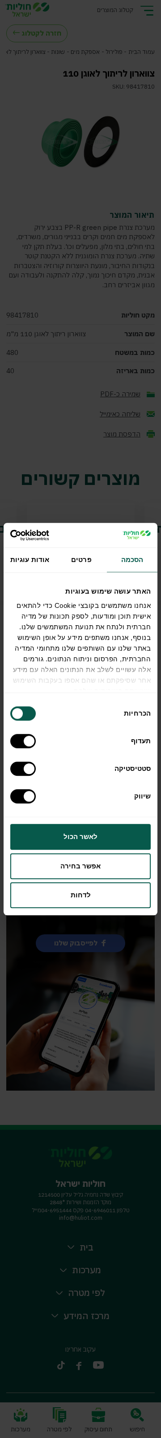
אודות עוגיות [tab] (29, 559)
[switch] (25, 741)
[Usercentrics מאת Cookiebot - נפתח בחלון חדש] (47, 535)
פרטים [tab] (81, 559)
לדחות (81, 895)
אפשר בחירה (80, 866)
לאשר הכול (80, 836)
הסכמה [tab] (132, 559)
